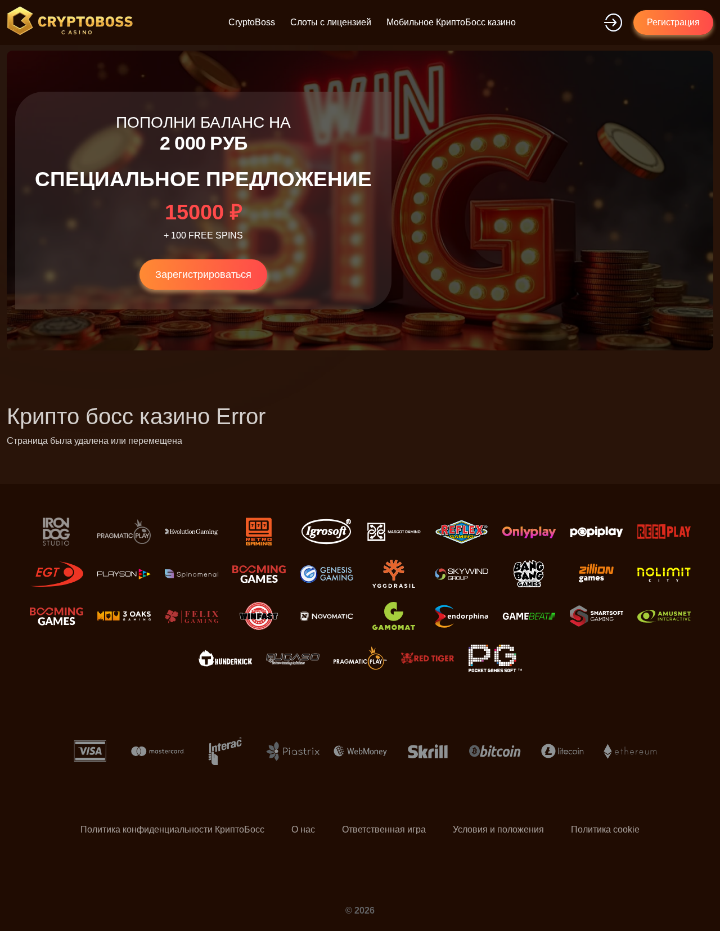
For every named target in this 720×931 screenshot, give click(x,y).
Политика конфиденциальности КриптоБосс (172, 829)
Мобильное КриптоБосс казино (451, 22)
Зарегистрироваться (203, 274)
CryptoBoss (251, 22)
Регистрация (673, 22)
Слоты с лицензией (330, 22)
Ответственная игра (384, 829)
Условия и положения (498, 829)
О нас (303, 829)
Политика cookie (605, 829)
